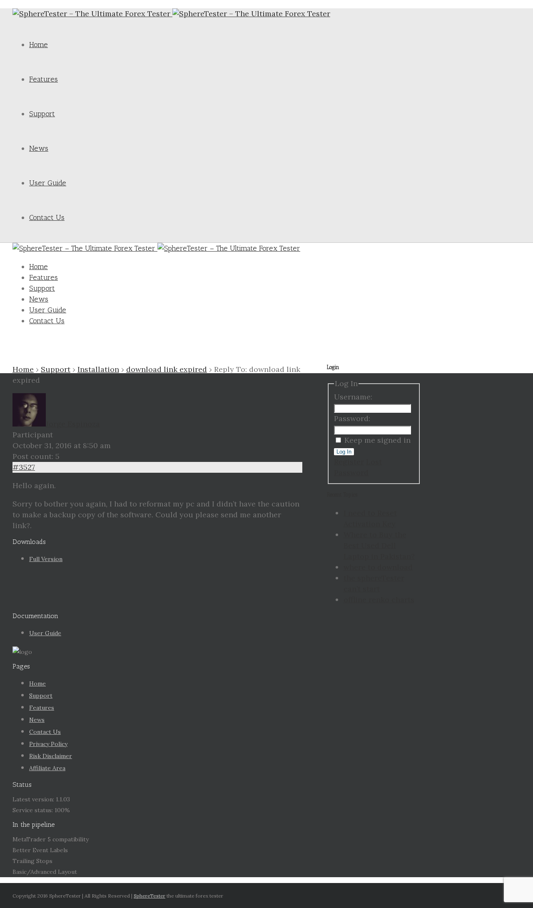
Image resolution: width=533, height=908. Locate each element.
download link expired (166, 369)
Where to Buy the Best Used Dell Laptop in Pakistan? (379, 545)
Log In (343, 452)
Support (42, 113)
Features (43, 79)
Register (349, 461)
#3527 (23, 467)
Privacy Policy (48, 744)
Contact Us (47, 217)
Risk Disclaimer (50, 756)
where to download (378, 567)
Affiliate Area (47, 768)
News (38, 148)
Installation (98, 369)
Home (38, 44)
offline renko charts (379, 599)
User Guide (47, 182)
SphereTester (149, 896)
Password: (352, 418)
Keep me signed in (377, 440)
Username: (353, 397)
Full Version (45, 559)
